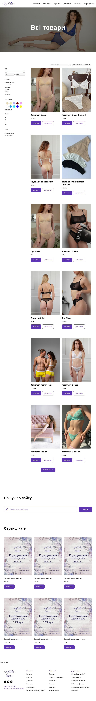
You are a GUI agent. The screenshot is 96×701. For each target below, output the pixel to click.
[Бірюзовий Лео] (14, 106)
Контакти (77, 4)
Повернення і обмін (78, 680)
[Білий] (7, 106)
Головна (36, 4)
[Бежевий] (7, 103)
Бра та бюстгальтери (56, 677)
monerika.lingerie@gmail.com (14, 688)
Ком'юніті (74, 690)
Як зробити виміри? (78, 674)
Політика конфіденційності (80, 687)
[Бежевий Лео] (10, 103)
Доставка (67, 4)
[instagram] (8, 682)
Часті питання (76, 677)
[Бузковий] (20, 103)
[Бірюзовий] (10, 106)
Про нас (57, 4)
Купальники (53, 680)
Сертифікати (89, 4)
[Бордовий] (17, 103)
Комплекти (52, 687)
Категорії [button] (46, 4)
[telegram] (11, 682)
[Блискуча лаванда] (14, 103)
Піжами (51, 684)
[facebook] (5, 682)
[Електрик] (17, 106)
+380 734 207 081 (10, 686)
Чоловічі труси (54, 690)
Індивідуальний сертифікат (35, 690)
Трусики (51, 674)
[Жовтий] (20, 106)
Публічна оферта (77, 684)
